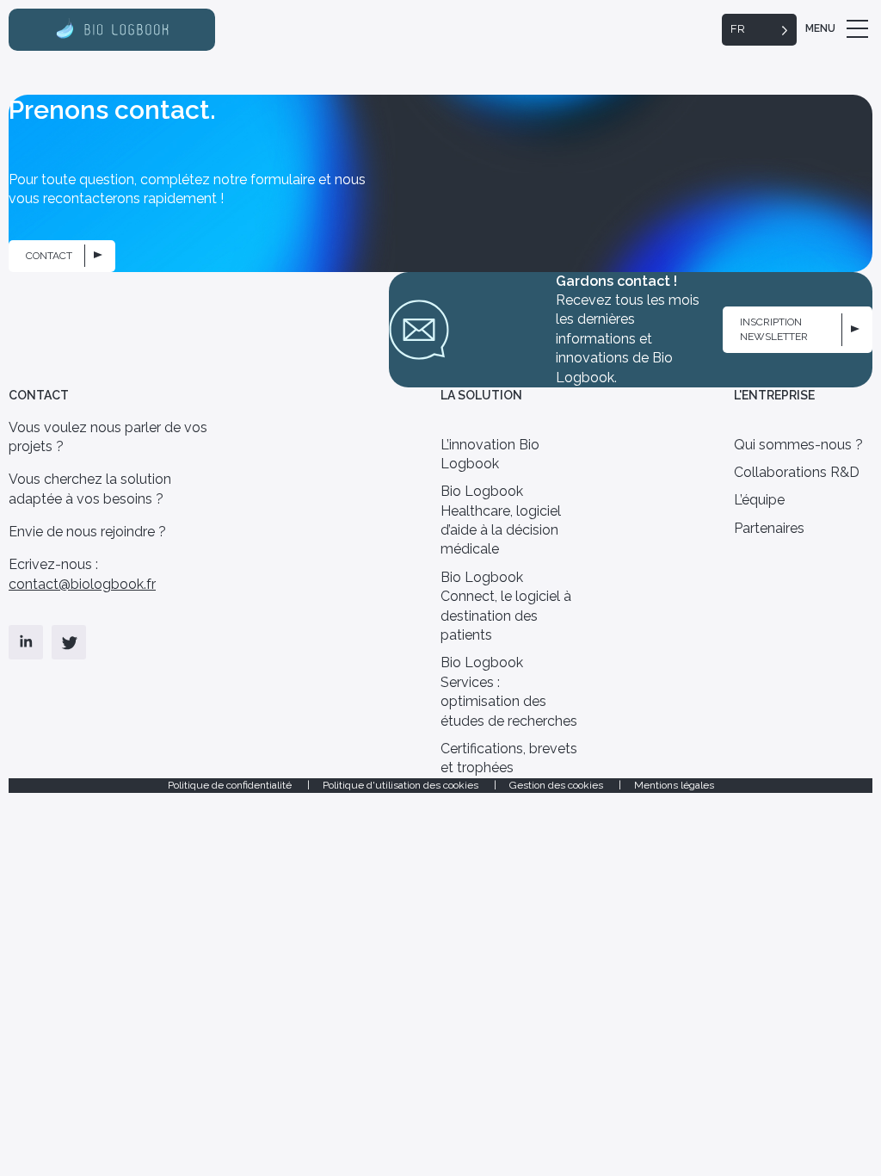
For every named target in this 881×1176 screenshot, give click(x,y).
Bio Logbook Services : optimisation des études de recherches (508, 691)
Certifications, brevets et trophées (508, 758)
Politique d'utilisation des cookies (402, 785)
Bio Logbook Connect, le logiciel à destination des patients (505, 606)
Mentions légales (674, 785)
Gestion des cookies (557, 785)
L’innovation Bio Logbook (489, 454)
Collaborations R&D (796, 472)
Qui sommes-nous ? (798, 444)
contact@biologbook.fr (82, 584)
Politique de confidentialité (231, 785)
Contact (49, 256)
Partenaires (769, 528)
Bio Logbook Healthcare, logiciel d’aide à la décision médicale (500, 520)
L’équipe (759, 500)
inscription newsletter (774, 329)
